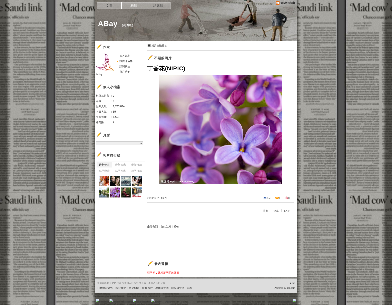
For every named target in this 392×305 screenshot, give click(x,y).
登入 (268, 301)
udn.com (291, 287)
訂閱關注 (124, 66)
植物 (176, 226)
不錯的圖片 (163, 58)
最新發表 (104, 164)
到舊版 (127, 25)
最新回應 (120, 164)
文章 (109, 6)
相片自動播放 (159, 45)
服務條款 (147, 287)
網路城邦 (286, 301)
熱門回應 (120, 170)
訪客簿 (158, 6)
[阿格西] (115, 181)
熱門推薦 (136, 170)
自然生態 (165, 226)
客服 (190, 287)
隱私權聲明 (178, 287)
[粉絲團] (97, 300)
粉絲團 (104, 301)
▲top (292, 283)
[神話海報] (137, 181)
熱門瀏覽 (104, 170)
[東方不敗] (104, 181)
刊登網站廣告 (105, 287)
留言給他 (124, 71)
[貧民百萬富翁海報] (137, 192)
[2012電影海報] (126, 181)
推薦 (265, 210)
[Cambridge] (104, 192)
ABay (108, 23)
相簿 (133, 6)
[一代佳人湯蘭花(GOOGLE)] (126, 192)
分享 (276, 210)
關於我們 (121, 287)
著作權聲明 (162, 287)
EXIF (287, 210)
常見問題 (134, 287)
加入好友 (124, 55)
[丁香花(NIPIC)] (115, 192)
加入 (276, 301)
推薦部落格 (126, 61)
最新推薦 (136, 164)
